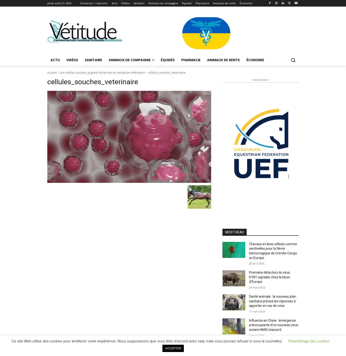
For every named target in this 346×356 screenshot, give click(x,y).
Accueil (52, 73)
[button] (293, 60)
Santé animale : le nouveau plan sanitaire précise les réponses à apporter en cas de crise (272, 301)
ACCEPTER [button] (173, 348)
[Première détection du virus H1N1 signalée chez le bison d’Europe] (233, 278)
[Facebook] (270, 3)
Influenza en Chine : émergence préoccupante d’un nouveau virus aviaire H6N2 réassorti (273, 325)
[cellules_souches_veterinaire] (129, 137)
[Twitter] (289, 3)
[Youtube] (296, 3)
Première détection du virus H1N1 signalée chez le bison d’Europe (269, 277)
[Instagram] (276, 3)
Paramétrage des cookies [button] (309, 341)
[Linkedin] (283, 3)
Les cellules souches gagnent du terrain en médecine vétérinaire (102, 73)
